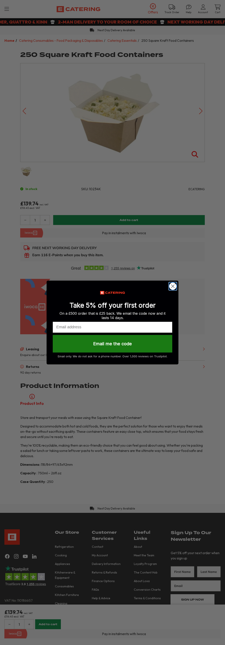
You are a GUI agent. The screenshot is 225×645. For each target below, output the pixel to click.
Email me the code (112, 343)
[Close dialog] (173, 286)
